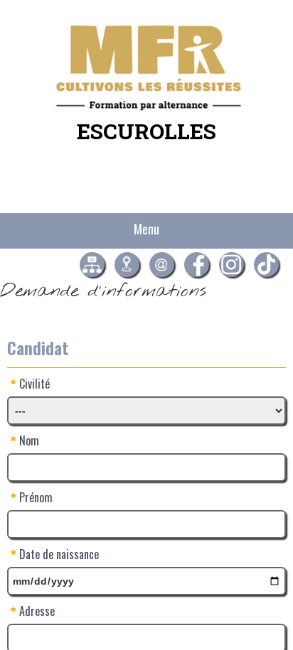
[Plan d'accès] (126, 264)
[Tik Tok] (266, 264)
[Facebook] (196, 264)
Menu (146, 229)
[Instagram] (231, 264)
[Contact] (161, 264)
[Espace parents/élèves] (92, 264)
